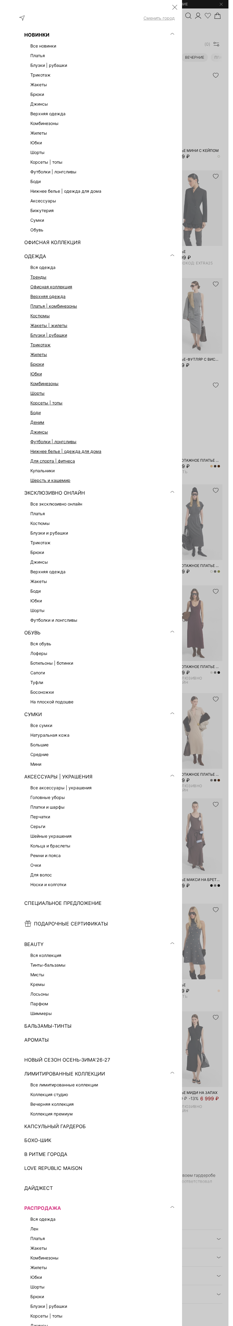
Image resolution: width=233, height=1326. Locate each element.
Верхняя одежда (48, 296)
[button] (174, 7)
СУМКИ (33, 714)
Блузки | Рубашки (48, 335)
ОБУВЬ (32, 633)
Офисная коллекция (51, 286)
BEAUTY (34, 944)
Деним (37, 422)
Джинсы (39, 431)
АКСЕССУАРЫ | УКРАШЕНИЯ (58, 777)
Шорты (37, 393)
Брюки (37, 364)
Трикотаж (40, 344)
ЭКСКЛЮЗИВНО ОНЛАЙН (54, 493)
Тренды (38, 277)
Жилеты (38, 354)
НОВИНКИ (36, 35)
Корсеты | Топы (46, 402)
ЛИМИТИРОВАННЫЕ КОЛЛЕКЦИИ (64, 1074)
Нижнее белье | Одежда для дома (65, 451)
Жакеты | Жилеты (48, 325)
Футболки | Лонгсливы (53, 441)
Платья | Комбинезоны (53, 306)
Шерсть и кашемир (50, 480)
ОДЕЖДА (35, 256)
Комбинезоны (44, 383)
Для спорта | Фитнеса (52, 460)
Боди (35, 412)
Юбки (36, 373)
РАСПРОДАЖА (42, 1208)
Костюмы (40, 315)
